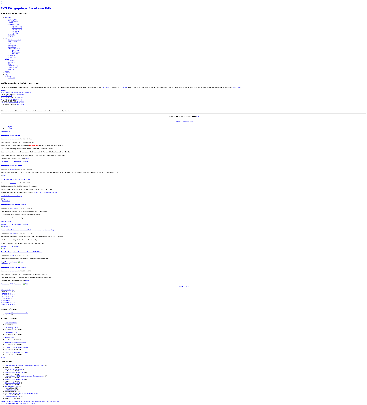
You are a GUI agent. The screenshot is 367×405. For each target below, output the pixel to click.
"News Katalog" (237, 87)
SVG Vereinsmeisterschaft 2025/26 (11, 99)
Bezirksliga (15, 50)
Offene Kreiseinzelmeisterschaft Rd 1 (16, 342)
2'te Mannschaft (17, 28)
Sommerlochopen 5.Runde (11, 165)
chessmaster (20, 94)
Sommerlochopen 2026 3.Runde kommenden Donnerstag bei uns (24, 365)
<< (2, 290)
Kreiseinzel (11, 55)
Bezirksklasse (16, 52)
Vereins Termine (13, 21)
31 (10, 294)
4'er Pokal (15, 33)
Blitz (9, 43)
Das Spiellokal (12, 19)
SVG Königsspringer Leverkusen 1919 (26, 8)
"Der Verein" (105, 87)
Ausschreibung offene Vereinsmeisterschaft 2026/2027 (21, 252)
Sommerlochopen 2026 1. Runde (15, 379)
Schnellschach (12, 41)
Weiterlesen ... (18, 161)
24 (3, 302)
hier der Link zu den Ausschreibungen (45, 192)
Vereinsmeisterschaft (14, 40)
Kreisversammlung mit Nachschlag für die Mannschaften (22, 393)
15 (12, 298)
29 (7, 294)
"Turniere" (124, 87)
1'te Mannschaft (17, 26)
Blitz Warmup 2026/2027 (12, 328)
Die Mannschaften (13, 24)
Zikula (33, 403)
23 (14, 300)
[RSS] (5, 125)
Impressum (27, 401)
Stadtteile (11, 69)
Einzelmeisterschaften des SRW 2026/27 (16, 179)
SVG (11, 161)
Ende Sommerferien (11, 323)
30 (9, 294)
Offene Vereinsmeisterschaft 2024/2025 (13, 103)
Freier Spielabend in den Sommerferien (16, 313)
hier (197, 116)
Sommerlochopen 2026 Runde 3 (13, 267)
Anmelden (11, 78)
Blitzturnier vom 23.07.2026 (13, 369)
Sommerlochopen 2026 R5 (11, 135)
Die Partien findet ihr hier (8, 221)
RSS (6, 401)
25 (5, 302)
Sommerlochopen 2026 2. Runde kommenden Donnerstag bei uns (24, 376)
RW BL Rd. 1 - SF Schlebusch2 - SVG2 (17, 352)
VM (2, 262)
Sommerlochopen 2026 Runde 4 (13, 205)
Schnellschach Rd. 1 (11, 333)
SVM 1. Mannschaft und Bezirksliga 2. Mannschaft (16, 92)
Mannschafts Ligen (14, 48)
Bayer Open (12, 47)
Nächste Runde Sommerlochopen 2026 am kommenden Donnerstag (27, 230)
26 (7, 302)
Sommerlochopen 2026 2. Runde (15, 372)
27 (3, 294)
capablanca (20, 97)
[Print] (25, 161)
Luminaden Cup (13, 66)
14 (10, 298)
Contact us (49, 401)
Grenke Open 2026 (6, 96)
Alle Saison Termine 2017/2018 (184, 122)
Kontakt (10, 36)
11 (189, 286)
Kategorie (9, 127)
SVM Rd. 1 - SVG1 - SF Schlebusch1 (16, 347)
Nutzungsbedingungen (38, 401)
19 (7, 300)
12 (7, 298)
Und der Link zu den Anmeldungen (11, 196)
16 (14, 298)
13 (9, 298)
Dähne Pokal (12, 57)
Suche (3, 357)
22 (12, 300)
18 (5, 300)
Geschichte (11, 35)
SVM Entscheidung (11, 390)
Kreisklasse (15, 53)
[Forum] (3, 90)
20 (9, 300)
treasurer (12, 255)
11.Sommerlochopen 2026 (12, 383)
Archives (9, 128)
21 (10, 300)
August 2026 (7, 290)
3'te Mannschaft (17, 29)
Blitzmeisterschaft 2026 (12, 386)
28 (5, 294)
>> (13, 290)
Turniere (10, 23)
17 (3, 300)
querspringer (20, 101)
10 (187, 286)
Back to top (56, 401)
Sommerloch (12, 45)
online (27, 158)
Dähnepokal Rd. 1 (10, 337)
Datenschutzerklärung (15, 401)
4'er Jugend (15, 31)
